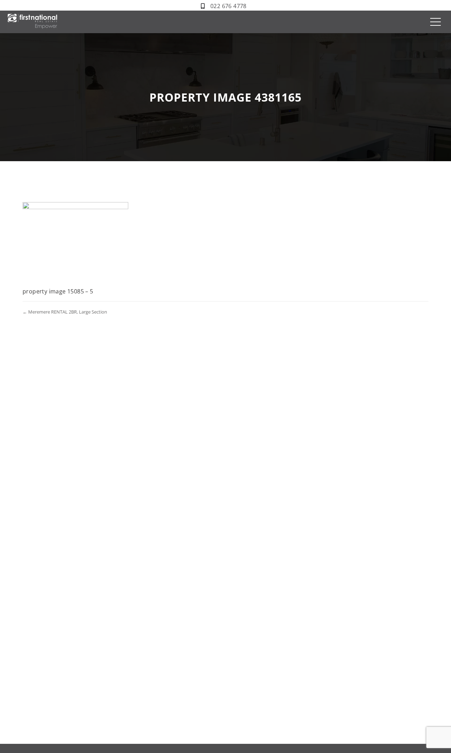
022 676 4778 (228, 6)
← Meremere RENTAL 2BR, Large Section (65, 312)
